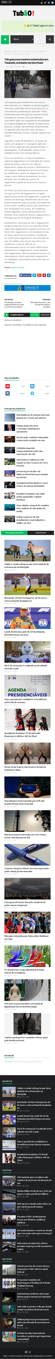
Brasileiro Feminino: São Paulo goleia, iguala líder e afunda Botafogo (30, 497)
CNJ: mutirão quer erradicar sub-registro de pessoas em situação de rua (34, 1180)
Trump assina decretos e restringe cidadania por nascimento (28, 429)
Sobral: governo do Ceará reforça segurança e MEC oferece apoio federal (33, 1269)
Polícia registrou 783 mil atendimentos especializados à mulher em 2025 (30, 520)
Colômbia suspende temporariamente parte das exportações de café (29, 451)
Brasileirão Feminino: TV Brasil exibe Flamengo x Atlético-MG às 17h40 (33, 1157)
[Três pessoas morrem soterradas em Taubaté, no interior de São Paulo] (34, 275)
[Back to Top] (29, 1352)
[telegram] (52, 2)
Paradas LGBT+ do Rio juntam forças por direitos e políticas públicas (31, 1219)
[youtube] (41, 2)
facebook (45, 315)
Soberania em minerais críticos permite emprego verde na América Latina (34, 1246)
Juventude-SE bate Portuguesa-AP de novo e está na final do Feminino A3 (34, 1105)
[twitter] (45, 2)
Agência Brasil (17, 267)
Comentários (40, 533)
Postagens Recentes (14, 533)
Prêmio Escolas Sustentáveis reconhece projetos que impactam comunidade (34, 1336)
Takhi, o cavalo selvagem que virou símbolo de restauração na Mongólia (34, 1091)
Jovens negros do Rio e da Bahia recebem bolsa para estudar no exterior (32, 474)
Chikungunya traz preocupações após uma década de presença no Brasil (33, 1322)
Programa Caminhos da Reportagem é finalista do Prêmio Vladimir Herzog (33, 1283)
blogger (34, 315)
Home (6, 51)
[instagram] (48, 2)
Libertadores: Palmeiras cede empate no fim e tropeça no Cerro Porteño (32, 463)
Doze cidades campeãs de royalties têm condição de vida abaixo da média (32, 508)
